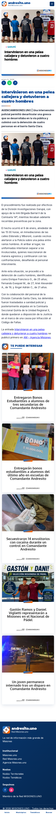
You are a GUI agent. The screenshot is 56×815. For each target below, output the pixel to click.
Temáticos (35, 812)
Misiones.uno (10, 755)
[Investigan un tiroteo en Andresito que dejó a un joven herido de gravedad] (28, 670)
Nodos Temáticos (12, 777)
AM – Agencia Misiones (37, 337)
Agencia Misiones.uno (14, 762)
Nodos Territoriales (13, 773)
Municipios (21, 812)
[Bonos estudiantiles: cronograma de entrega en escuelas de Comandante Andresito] (28, 458)
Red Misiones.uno (12, 758)
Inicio (7, 812)
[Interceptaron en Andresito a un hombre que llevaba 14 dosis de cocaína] (28, 528)
